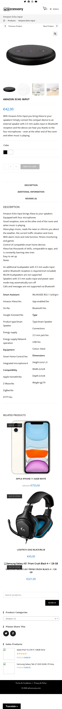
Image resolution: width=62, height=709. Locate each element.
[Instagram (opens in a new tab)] (32, 1)
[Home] (4, 20)
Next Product (48, 26)
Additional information (31, 192)
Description (31, 185)
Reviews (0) (31, 198)
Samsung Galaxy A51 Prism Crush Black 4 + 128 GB (31, 571)
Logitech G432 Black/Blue (31, 549)
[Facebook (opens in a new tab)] (29, 1)
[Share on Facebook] (13, 633)
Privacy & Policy (40, 683)
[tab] (31, 185)
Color (6, 145)
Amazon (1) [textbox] (30, 618)
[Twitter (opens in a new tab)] (25, 1)
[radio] (5, 152)
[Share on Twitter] (6, 633)
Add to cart (30, 166)
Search (52, 603)
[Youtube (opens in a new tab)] (36, 1)
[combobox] (31, 618)
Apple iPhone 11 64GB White (31, 478)
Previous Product (15, 26)
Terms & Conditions (23, 683)
